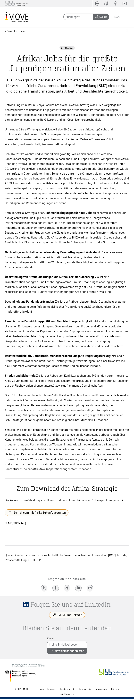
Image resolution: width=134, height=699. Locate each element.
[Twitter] (44, 588)
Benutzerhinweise (47, 689)
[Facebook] (55, 588)
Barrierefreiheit (67, 689)
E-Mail (50, 638)
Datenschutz (85, 689)
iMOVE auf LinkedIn (70, 615)
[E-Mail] (90, 588)
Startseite (12, 31)
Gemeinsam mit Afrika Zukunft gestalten (40, 512)
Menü (117, 17)
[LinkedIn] (78, 588)
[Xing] (67, 588)
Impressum (101, 689)
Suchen (103, 16)
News (22, 31)
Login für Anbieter (67, 694)
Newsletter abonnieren (69, 651)
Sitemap (115, 689)
